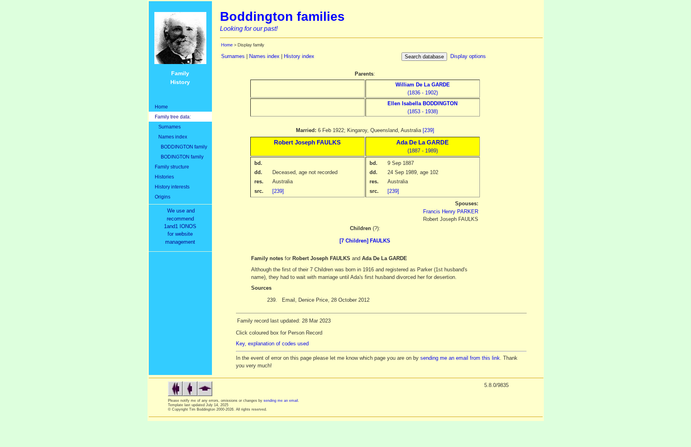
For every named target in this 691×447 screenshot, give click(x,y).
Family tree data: (173, 116)
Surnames (168, 126)
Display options (468, 56)
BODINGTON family (179, 156)
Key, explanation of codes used (272, 344)
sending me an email (281, 401)
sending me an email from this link (460, 358)
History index (299, 56)
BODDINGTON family (181, 146)
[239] (428, 130)
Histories (164, 176)
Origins (162, 196)
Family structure (172, 166)
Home (161, 106)
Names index (171, 136)
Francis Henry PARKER (450, 211)
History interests (172, 186)
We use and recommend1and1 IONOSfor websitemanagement (182, 226)
